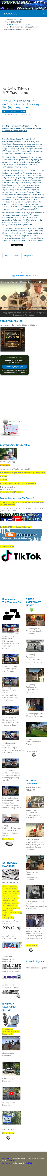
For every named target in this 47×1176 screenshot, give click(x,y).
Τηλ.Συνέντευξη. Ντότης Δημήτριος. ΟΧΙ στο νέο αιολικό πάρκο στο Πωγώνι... (10, 721)
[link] (23, 472)
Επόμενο (28, 255)
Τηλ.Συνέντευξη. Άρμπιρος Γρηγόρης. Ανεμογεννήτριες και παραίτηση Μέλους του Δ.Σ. (11, 775)
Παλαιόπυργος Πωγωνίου (8, 1079)
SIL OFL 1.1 (29, 1163)
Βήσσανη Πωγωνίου (11, 971)
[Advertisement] (23, 57)
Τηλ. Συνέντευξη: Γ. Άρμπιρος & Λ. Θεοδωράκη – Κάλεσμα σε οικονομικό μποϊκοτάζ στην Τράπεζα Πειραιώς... (11, 640)
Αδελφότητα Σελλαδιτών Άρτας (11, 986)
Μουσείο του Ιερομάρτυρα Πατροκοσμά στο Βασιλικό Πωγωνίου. (34, 814)
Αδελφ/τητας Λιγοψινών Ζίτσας (10, 937)
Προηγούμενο (12, 255)
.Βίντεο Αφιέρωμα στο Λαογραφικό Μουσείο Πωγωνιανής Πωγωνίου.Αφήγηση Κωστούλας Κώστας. (35, 933)
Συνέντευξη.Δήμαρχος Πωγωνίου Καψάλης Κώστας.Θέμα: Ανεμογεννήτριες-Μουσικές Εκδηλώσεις (11, 803)
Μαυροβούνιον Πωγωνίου (8, 1103)
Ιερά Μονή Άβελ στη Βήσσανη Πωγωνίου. (34, 714)
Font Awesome (7, 1163)
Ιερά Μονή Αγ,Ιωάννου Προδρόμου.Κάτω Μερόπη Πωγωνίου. (34, 658)
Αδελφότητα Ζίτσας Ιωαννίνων (11, 922)
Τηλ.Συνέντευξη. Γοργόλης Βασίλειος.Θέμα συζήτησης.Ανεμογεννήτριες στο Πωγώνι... (14, 748)
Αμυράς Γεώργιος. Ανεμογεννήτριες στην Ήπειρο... (10, 668)
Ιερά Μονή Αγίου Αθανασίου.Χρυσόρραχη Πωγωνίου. (36, 631)
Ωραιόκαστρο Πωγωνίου (8, 1054)
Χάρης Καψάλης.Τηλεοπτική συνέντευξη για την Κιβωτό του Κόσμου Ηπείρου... (11, 830)
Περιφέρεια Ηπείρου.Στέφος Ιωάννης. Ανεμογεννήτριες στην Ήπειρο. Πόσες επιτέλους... (10, 694)
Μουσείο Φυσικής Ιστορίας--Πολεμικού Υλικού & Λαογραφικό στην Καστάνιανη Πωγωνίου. (35, 844)
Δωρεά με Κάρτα (14, 367)
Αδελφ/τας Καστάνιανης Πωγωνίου (8, 959)
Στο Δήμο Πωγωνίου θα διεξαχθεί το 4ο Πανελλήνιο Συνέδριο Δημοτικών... (22, 104)
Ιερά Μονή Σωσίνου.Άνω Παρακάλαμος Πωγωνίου (32, 688)
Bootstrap (5, 1158)
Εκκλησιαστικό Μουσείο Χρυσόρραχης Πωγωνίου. (32, 876)
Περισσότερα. (32, 751)
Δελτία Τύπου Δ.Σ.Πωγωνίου (18, 24)
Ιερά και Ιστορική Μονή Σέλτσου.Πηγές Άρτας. (35, 741)
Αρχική (22, 19)
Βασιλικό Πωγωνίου (10, 1129)
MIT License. (11, 1160)
